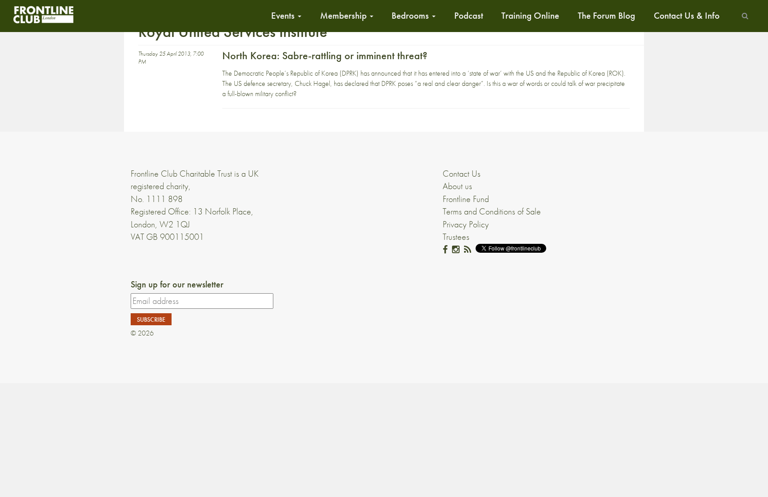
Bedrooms (411, 15)
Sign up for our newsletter (177, 284)
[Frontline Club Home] (43, 14)
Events (284, 15)
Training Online (530, 15)
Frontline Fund (466, 199)
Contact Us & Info (687, 15)
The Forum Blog (606, 15)
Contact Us (461, 173)
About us (457, 186)
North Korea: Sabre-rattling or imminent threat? (324, 55)
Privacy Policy (466, 224)
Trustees (456, 236)
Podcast (468, 15)
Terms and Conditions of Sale (492, 211)
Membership (344, 15)
